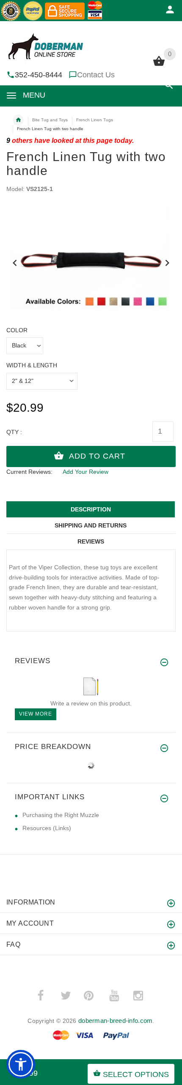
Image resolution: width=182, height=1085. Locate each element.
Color (17, 330)
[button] (20, 1064)
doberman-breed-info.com (115, 1020)
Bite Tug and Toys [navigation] (50, 120)
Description (91, 509)
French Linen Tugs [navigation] (94, 120)
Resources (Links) (46, 828)
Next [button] (167, 262)
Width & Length (31, 365)
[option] (91, 260)
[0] (159, 65)
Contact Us (96, 75)
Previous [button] (14, 262)
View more (35, 714)
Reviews (90, 541)
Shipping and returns (91, 525)
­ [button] (169, 90)
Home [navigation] (18, 120)
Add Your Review (85, 471)
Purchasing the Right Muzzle (60, 815)
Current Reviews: (29, 471)
